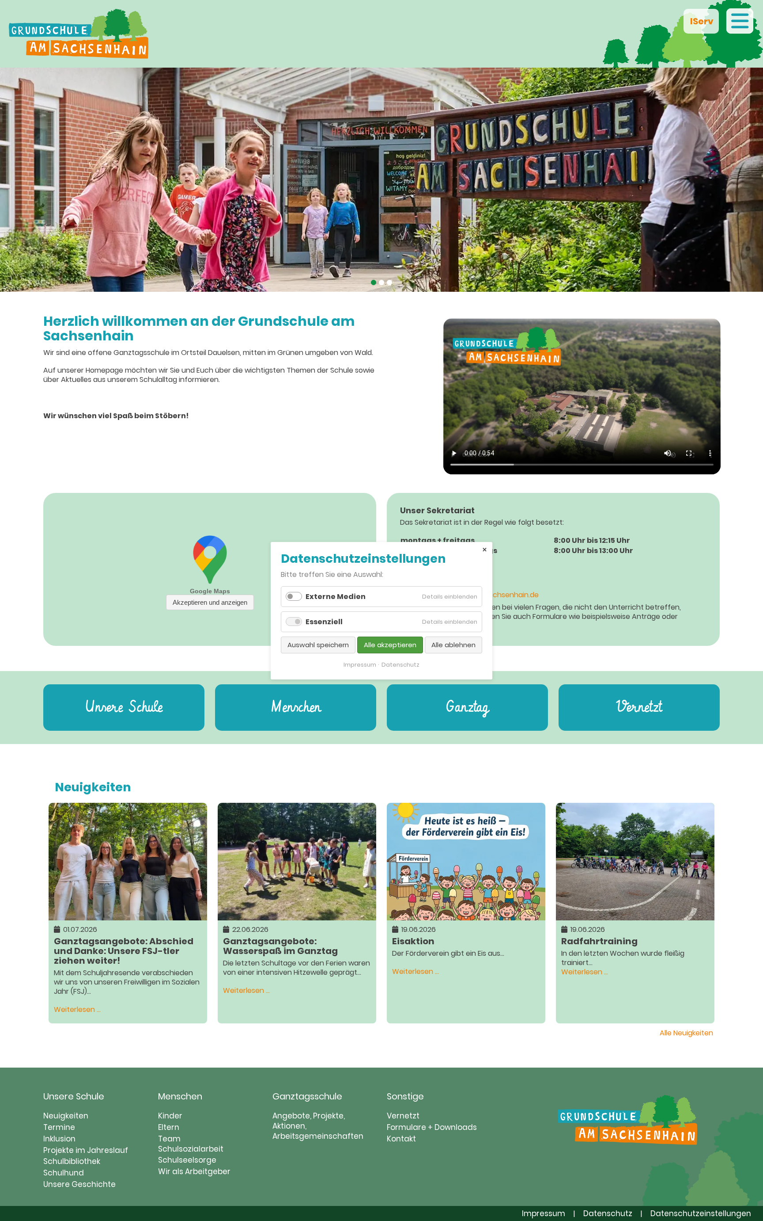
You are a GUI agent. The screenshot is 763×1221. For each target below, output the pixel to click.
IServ (701, 21)
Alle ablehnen (453, 644)
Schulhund (63, 1173)
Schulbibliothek (71, 1161)
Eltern (168, 1127)
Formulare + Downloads (432, 1127)
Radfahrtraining (599, 940)
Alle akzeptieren (390, 644)
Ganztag (467, 707)
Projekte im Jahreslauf (85, 1150)
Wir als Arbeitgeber (194, 1171)
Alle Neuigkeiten (686, 1033)
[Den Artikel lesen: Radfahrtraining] (635, 915)
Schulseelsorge (187, 1160)
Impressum (543, 1213)
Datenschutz (607, 1213)
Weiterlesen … (77, 1009)
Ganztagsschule (307, 1096)
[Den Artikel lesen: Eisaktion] (466, 915)
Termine (59, 1127)
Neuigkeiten (65, 1115)
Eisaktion (413, 940)
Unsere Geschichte (79, 1184)
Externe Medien (336, 596)
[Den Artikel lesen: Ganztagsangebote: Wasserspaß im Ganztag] (297, 915)
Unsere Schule (123, 707)
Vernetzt (638, 707)
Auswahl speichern (318, 644)
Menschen (296, 707)
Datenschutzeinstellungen (700, 1213)
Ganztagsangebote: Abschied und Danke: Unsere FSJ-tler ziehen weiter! (123, 950)
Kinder (170, 1115)
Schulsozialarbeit (190, 1149)
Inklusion (59, 1138)
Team (169, 1138)
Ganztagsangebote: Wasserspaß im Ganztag (280, 945)
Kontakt (401, 1138)
